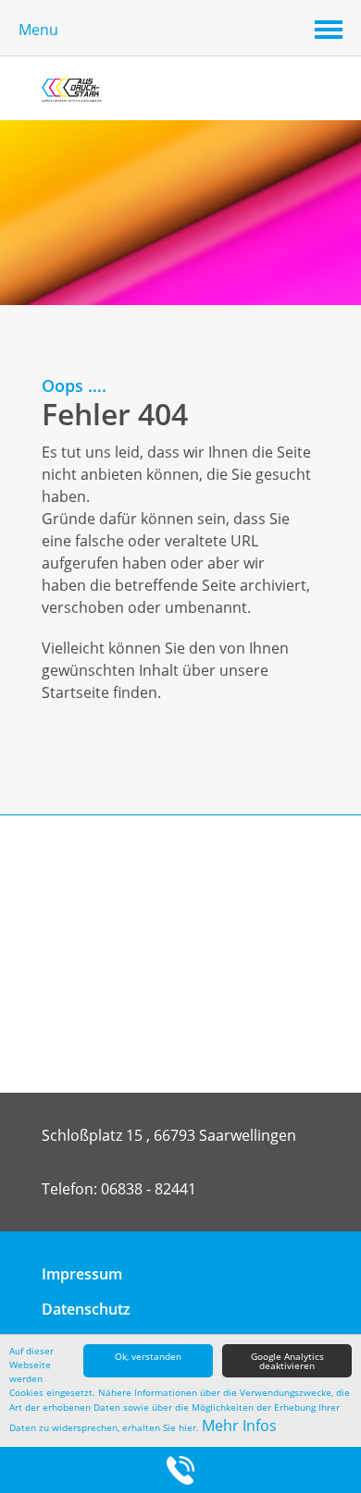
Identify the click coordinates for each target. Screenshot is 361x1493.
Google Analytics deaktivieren (287, 1361)
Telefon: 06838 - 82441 (119, 1189)
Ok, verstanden (148, 1356)
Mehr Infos (239, 1425)
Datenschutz (86, 1309)
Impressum (82, 1274)
